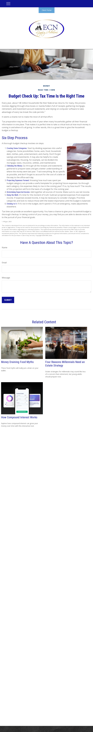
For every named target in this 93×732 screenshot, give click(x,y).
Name (4, 247)
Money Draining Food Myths (17, 362)
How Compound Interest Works (19, 417)
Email (4, 262)
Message (6, 277)
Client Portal (46, 10)
